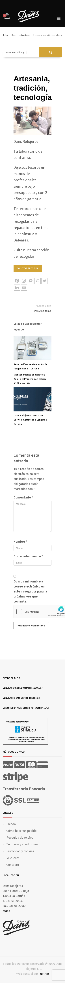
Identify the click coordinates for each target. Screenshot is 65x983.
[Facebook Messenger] (31, 281)
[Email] (24, 288)
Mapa (6, 911)
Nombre (20, 541)
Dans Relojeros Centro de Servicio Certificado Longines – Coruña (31, 419)
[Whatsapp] (37, 281)
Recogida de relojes (19, 837)
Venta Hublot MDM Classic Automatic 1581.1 (26, 708)
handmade (39, 311)
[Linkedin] (17, 288)
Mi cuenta (13, 858)
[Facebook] (17, 281)
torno (48, 311)
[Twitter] (44, 281)
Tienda (11, 824)
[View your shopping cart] (7, 16)
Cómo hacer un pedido (21, 831)
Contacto (12, 865)
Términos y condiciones (22, 844)
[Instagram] (24, 281)
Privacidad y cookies (20, 851)
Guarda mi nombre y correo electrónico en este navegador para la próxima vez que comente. (30, 591)
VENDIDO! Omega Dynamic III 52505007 (23, 688)
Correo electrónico (28, 556)
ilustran (44, 974)
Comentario (23, 497)
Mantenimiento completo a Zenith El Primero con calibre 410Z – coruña (30, 379)
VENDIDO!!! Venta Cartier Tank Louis (21, 698)
